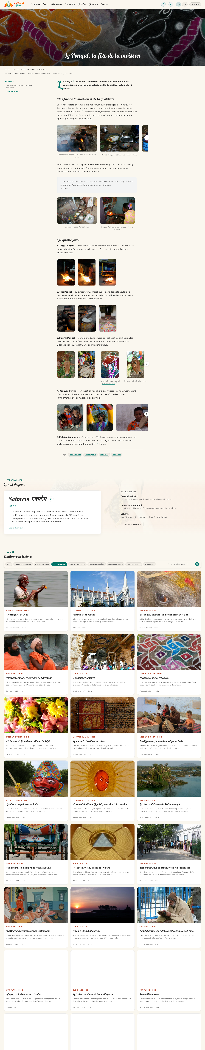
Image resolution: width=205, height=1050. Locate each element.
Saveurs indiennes (77, 564)
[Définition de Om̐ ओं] (96, 443)
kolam (77, 112)
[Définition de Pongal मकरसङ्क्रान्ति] (73, 81)
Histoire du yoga (42, 564)
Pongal (68, 81)
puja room (122, 227)
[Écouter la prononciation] (50, 499)
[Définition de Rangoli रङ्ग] (82, 111)
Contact (104, 4)
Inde (23, 69)
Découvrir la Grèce (96, 564)
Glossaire (93, 4)
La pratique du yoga (23, 564)
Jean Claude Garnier (16, 74)
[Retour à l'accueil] (14, 4)
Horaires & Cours (39, 4)
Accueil (7, 69)
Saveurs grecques (115, 564)
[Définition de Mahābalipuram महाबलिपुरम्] (116, 383)
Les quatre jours (13, 91)
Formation (70, 4)
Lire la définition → (17, 528)
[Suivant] (146, 137)
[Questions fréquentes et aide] (163, 4)
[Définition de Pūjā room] (128, 227)
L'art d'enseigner (134, 564)
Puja (111, 155)
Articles (82, 4)
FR (178, 4)
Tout (9, 564)
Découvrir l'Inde (59, 564)
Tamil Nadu (104, 454)
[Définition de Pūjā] (114, 154)
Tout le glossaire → (132, 524)
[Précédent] (58, 137)
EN (185, 4)
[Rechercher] (197, 564)
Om (93, 444)
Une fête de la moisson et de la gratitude (19, 86)
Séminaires (56, 4)
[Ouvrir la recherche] (170, 4)
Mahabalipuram (108, 383)
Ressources (149, 564)
